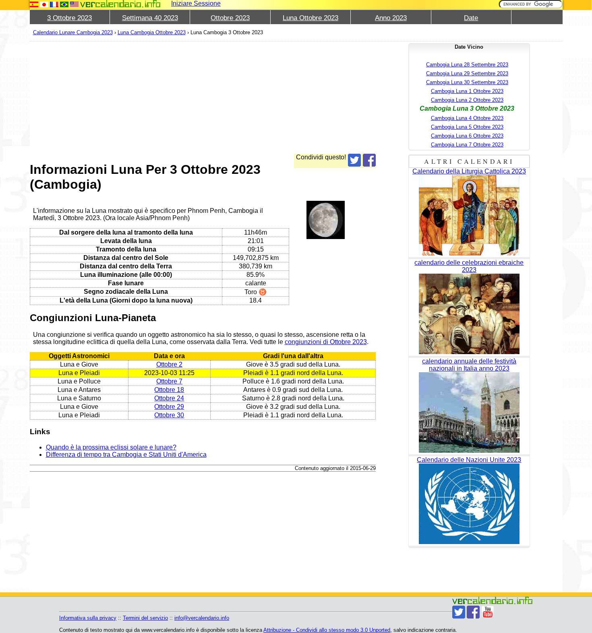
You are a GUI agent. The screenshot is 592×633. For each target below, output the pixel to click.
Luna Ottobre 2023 (310, 18)
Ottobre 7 (169, 381)
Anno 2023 (391, 18)
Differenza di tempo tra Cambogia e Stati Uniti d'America (126, 454)
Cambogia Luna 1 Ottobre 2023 (467, 91)
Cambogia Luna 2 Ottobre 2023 (467, 100)
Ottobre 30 (169, 415)
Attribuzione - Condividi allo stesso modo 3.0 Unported (326, 630)
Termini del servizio (145, 618)
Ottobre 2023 (230, 18)
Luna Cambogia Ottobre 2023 (152, 32)
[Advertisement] (203, 97)
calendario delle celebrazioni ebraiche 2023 (469, 266)
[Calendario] (120, 4)
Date (471, 18)
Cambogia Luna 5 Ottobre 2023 (467, 127)
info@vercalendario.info (201, 618)
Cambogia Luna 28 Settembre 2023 (467, 65)
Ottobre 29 (169, 406)
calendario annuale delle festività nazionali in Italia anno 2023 (469, 365)
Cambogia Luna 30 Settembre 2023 (467, 82)
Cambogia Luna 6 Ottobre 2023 (467, 136)
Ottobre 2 (169, 364)
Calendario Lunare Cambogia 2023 (73, 32)
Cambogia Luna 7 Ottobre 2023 (467, 145)
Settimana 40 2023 (150, 18)
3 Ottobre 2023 (69, 18)
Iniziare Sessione (196, 3)
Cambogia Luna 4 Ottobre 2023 (467, 118)
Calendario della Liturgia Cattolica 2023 (469, 171)
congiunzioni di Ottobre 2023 (326, 341)
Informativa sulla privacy (87, 618)
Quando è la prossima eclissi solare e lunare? (111, 447)
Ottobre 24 (169, 398)
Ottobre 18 (169, 389)
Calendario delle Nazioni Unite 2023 (469, 459)
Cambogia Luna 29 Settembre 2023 (467, 73)
